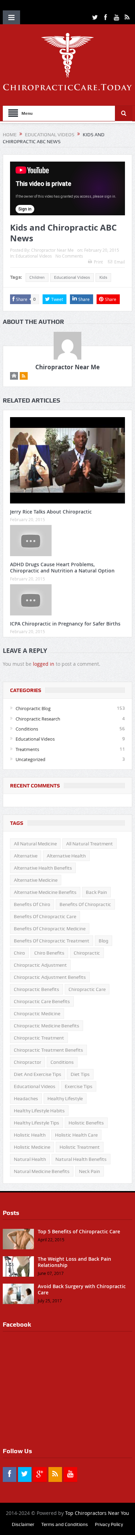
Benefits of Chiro (32, 904)
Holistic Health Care (76, 1135)
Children (37, 277)
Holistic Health (30, 1135)
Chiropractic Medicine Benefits (46, 1025)
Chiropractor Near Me (52, 250)
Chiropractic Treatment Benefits (48, 1050)
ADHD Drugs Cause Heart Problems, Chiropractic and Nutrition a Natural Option (62, 567)
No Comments (69, 256)
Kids (103, 277)
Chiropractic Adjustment (40, 965)
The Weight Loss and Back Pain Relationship (74, 1262)
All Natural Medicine (35, 843)
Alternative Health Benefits (43, 868)
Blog (103, 940)
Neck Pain (89, 1171)
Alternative (25, 856)
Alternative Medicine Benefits (45, 892)
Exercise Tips (78, 1086)
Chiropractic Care (87, 989)
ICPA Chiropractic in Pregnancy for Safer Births (65, 623)
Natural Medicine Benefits (42, 1171)
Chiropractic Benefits (36, 989)
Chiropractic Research (38, 719)
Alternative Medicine (35, 880)
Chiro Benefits (49, 953)
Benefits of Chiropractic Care (45, 916)
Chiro (19, 953)
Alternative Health (66, 856)
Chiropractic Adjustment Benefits (50, 977)
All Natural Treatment (89, 843)
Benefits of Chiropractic (85, 904)
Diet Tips (80, 1074)
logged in (43, 664)
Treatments (27, 749)
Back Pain (96, 892)
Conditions (27, 729)
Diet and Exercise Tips (37, 1074)
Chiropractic (87, 953)
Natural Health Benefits (81, 1159)
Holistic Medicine (32, 1147)
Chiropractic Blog (33, 708)
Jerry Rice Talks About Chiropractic (51, 511)
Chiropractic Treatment (39, 1038)
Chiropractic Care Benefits (42, 1001)
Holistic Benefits (86, 1123)
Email (119, 262)
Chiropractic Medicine (37, 1013)
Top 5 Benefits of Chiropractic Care (79, 1231)
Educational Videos (34, 256)
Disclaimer (23, 1524)
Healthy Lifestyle (65, 1098)
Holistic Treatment (80, 1147)
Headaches (26, 1098)
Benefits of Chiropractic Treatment (51, 940)
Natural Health (30, 1159)
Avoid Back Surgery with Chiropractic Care (82, 1289)
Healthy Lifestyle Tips (36, 1123)
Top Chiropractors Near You (97, 1513)
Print (98, 262)
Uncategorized (30, 759)
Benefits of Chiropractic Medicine (50, 928)
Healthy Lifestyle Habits (39, 1110)
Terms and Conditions (64, 1524)
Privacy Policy (109, 1524)
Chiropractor (27, 1062)
